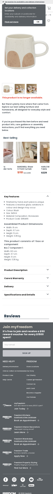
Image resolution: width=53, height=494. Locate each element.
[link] (26, 304)
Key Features (11, 196)
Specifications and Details (19, 294)
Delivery (9, 286)
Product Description (15, 270)
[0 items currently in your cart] (48, 8)
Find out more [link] (11, 22)
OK (38, 21)
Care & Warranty (14, 278)
